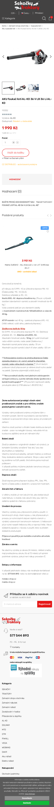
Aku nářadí (6, 756)
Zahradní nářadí (9, 707)
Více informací (30, 794)
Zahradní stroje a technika (18, 26)
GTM (4, 734)
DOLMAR (6, 725)
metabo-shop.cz (9, 579)
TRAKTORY (7, 694)
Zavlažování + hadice (11, 712)
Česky (26, 13)
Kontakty (16, 647)
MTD (4, 729)
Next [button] (50, 56)
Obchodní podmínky (10, 774)
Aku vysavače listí (8, 29)
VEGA (4, 743)
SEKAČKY (6, 689)
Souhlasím (27, 803)
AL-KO (13, 118)
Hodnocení (14, 179)
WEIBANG (6, 747)
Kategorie (10, 18)
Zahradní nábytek (9, 703)
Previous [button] (3, 56)
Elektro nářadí (8, 761)
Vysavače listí (36, 26)
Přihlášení (39, 13)
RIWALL (5, 738)
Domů (4, 26)
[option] (27, 56)
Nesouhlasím (27, 798)
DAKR (4, 752)
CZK (13, 13)
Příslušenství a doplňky (11, 716)
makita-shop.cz (8, 582)
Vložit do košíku (15, 152)
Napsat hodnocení (44, 202)
